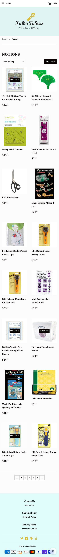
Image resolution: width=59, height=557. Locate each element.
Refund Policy (29, 517)
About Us (29, 505)
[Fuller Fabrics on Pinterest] (31, 539)
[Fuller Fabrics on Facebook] (26, 539)
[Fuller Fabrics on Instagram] (36, 539)
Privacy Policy (29, 525)
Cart (54, 3)
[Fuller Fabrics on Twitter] (21, 539)
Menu (8, 3)
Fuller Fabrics (30, 547)
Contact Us (29, 501)
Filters (50, 61)
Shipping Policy (29, 513)
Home (4, 39)
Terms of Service (29, 528)
